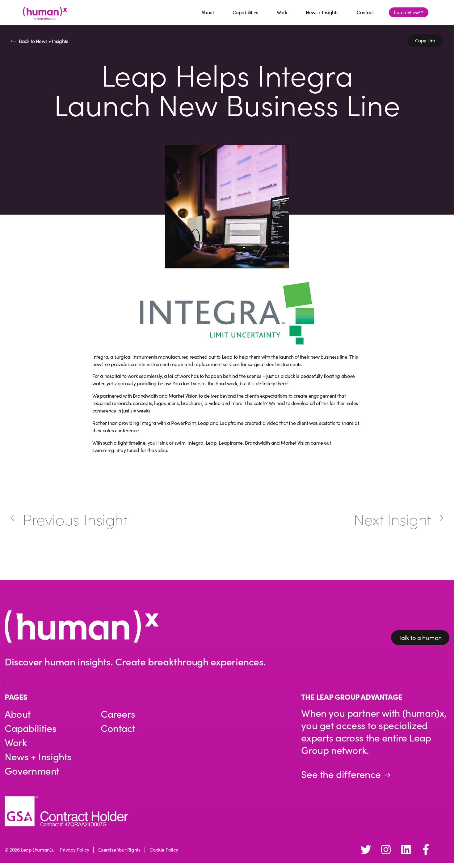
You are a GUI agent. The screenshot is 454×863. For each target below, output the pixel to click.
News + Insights (322, 12)
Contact (365, 12)
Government (32, 770)
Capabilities (245, 12)
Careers (118, 713)
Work (282, 12)
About (207, 12)
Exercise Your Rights (119, 849)
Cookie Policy (163, 849)
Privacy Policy (74, 849)
